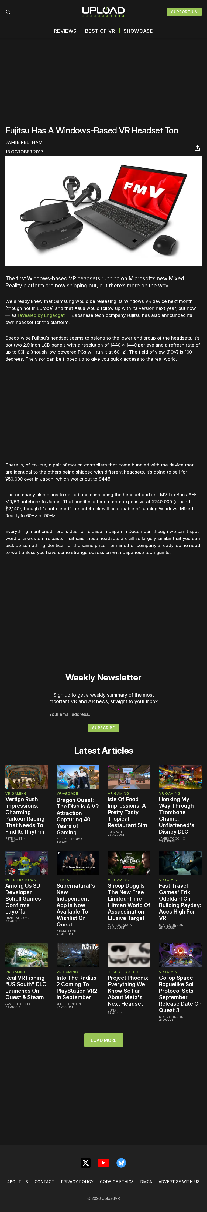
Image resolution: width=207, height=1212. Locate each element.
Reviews (65, 31)
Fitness (64, 880)
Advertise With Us (179, 1181)
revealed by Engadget (41, 315)
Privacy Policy (77, 1181)
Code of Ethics (117, 1181)
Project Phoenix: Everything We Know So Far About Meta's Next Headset (129, 991)
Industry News (20, 880)
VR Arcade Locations (67, 793)
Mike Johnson (17, 918)
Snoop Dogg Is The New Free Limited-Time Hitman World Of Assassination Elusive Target (129, 901)
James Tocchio (172, 838)
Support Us (184, 11)
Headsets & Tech (125, 972)
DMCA (146, 1181)
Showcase (138, 31)
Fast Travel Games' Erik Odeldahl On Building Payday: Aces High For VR (180, 901)
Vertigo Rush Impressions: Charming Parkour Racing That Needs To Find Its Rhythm (24, 815)
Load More (103, 1040)
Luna (112, 1010)
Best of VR (100, 31)
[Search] (8, 12)
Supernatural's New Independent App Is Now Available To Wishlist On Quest (76, 905)
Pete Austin (15, 838)
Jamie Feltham (24, 142)
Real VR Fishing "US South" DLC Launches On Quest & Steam (25, 988)
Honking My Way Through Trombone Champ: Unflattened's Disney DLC (176, 815)
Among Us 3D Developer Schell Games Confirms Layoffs (23, 898)
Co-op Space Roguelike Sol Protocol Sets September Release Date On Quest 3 (180, 994)
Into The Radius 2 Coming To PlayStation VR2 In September (77, 988)
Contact (45, 1181)
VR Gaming (16, 793)
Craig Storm (68, 931)
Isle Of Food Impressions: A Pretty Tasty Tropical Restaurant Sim (127, 812)
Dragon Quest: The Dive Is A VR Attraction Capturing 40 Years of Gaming (78, 816)
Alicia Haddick (69, 839)
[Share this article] (197, 148)
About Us (17, 1181)
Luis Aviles (117, 832)
